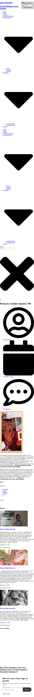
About (4, 13)
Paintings (8, 71)
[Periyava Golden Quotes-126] (14, 565)
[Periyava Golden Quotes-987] (14, 605)
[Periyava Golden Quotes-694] (14, 526)
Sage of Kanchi (6, 3)
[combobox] (7, 248)
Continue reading (6, 693)
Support (5, 126)
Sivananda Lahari (10, 125)
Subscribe (27, 689)
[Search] (0, 299)
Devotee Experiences (8, 16)
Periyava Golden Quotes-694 (7, 529)
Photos (8, 68)
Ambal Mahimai (10, 123)
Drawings (8, 70)
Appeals (5, 14)
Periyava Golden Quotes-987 (7, 608)
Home (4, 11)
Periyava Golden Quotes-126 (7, 568)
